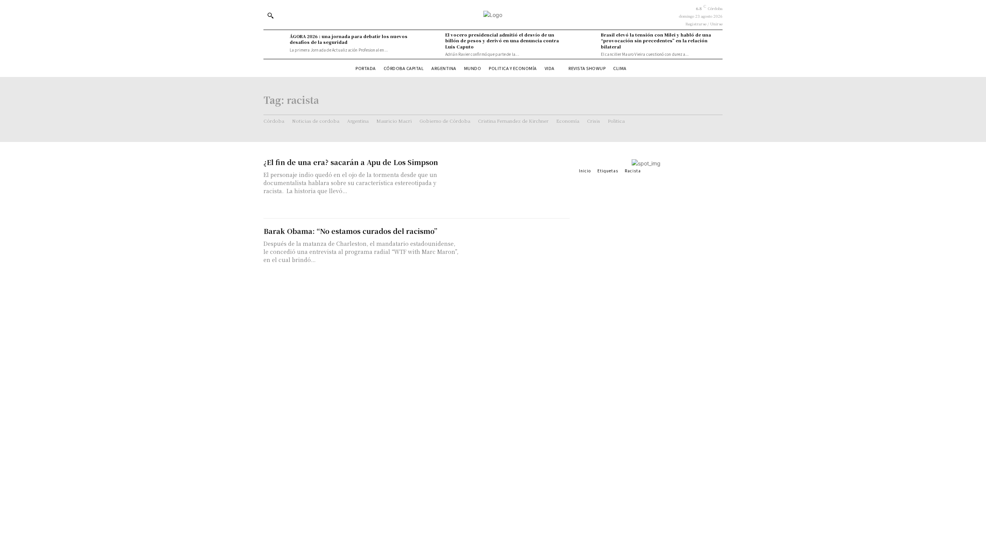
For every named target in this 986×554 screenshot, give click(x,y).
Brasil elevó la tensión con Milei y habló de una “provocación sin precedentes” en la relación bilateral (656, 41)
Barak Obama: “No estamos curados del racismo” (350, 231)
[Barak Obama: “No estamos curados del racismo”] (516, 253)
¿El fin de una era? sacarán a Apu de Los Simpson (350, 162)
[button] (270, 15)
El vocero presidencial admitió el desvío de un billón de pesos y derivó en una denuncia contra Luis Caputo (502, 41)
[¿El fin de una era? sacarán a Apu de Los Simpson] (516, 184)
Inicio (585, 171)
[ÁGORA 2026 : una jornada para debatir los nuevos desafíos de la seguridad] (274, 43)
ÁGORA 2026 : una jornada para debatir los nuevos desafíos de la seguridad (348, 39)
